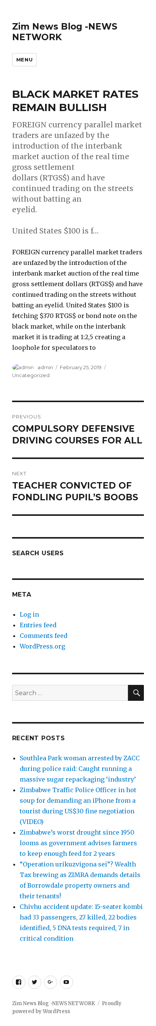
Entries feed (38, 625)
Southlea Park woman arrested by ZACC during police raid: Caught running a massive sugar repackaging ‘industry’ (80, 768)
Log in (29, 614)
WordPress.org (42, 646)
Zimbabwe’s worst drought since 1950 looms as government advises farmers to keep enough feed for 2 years (78, 843)
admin (45, 367)
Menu (24, 59)
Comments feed (43, 635)
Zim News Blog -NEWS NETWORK (53, 1003)
